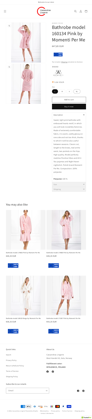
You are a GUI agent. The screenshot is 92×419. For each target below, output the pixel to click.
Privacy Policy (11, 360)
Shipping (64, 62)
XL (77, 91)
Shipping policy (80, 411)
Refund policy (44, 411)
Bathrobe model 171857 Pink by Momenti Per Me (63, 318)
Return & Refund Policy (15, 366)
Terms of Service (12, 371)
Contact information (47, 413)
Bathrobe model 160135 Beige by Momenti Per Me (23, 318)
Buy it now (69, 106)
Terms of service (67, 411)
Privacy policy (55, 411)
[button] (5, 11)
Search (8, 355)
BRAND (55, 66)
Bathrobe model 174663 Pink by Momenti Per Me (23, 253)
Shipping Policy (12, 376)
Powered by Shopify (32, 411)
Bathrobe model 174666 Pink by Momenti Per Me (63, 253)
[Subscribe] (46, 390)
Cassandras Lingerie (18, 411)
